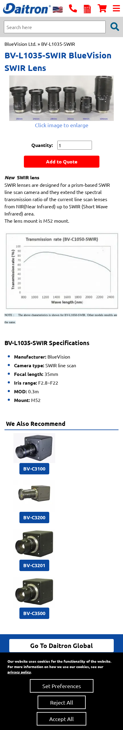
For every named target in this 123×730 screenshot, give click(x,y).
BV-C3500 (34, 613)
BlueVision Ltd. (20, 44)
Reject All (61, 702)
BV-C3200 (34, 517)
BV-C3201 (34, 565)
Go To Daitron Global (61, 645)
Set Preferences (61, 686)
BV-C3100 (34, 468)
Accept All (61, 719)
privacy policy (19, 672)
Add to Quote (61, 161)
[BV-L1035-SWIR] (61, 98)
